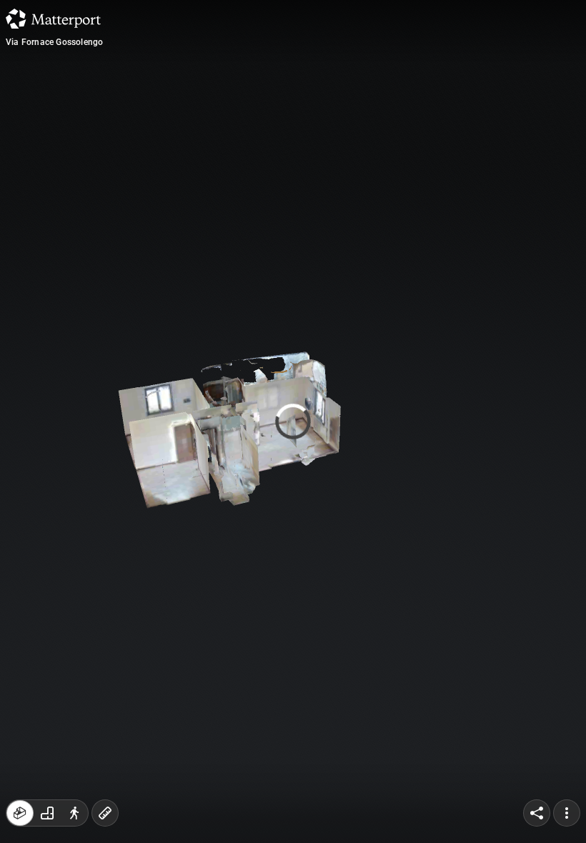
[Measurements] (105, 813)
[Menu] (566, 813)
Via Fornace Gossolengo (54, 42)
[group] (47, 813)
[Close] (417, 121)
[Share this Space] (536, 813)
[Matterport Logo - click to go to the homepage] (53, 18)
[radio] (20, 813)
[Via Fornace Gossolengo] (293, 421)
